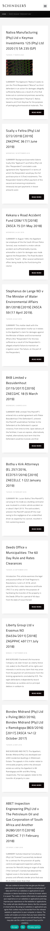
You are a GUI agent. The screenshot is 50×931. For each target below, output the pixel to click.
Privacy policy (34, 927)
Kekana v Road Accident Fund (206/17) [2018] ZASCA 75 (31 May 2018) (24, 220)
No (23, 927)
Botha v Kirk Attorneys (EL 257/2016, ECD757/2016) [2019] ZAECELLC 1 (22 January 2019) (23, 475)
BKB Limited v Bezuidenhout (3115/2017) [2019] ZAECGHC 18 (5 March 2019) (22, 388)
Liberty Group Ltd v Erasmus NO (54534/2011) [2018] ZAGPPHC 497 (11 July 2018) (22, 636)
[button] (45, 6)
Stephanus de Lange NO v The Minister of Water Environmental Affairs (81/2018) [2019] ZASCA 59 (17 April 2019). (24, 302)
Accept (15, 927)
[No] (46, 906)
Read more (36, 112)
